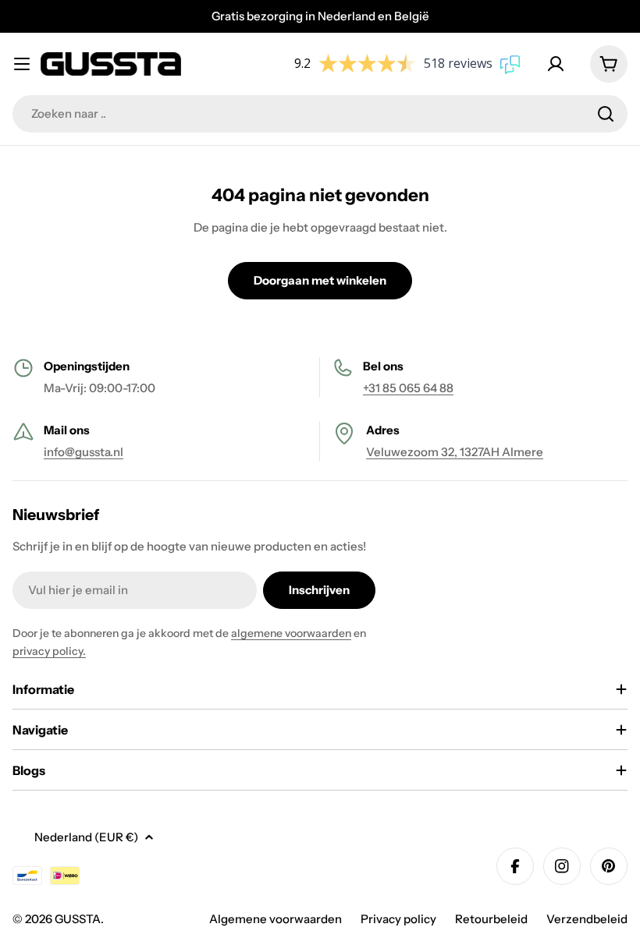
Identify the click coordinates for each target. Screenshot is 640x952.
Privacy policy (398, 918)
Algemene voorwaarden (275, 918)
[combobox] (320, 114)
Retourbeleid (491, 918)
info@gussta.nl (83, 451)
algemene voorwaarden (291, 633)
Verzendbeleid (587, 918)
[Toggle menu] (21, 64)
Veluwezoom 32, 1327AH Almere (454, 451)
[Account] (558, 64)
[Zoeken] (605, 113)
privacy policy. (49, 651)
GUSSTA (78, 918)
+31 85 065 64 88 (408, 387)
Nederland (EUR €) (86, 837)
